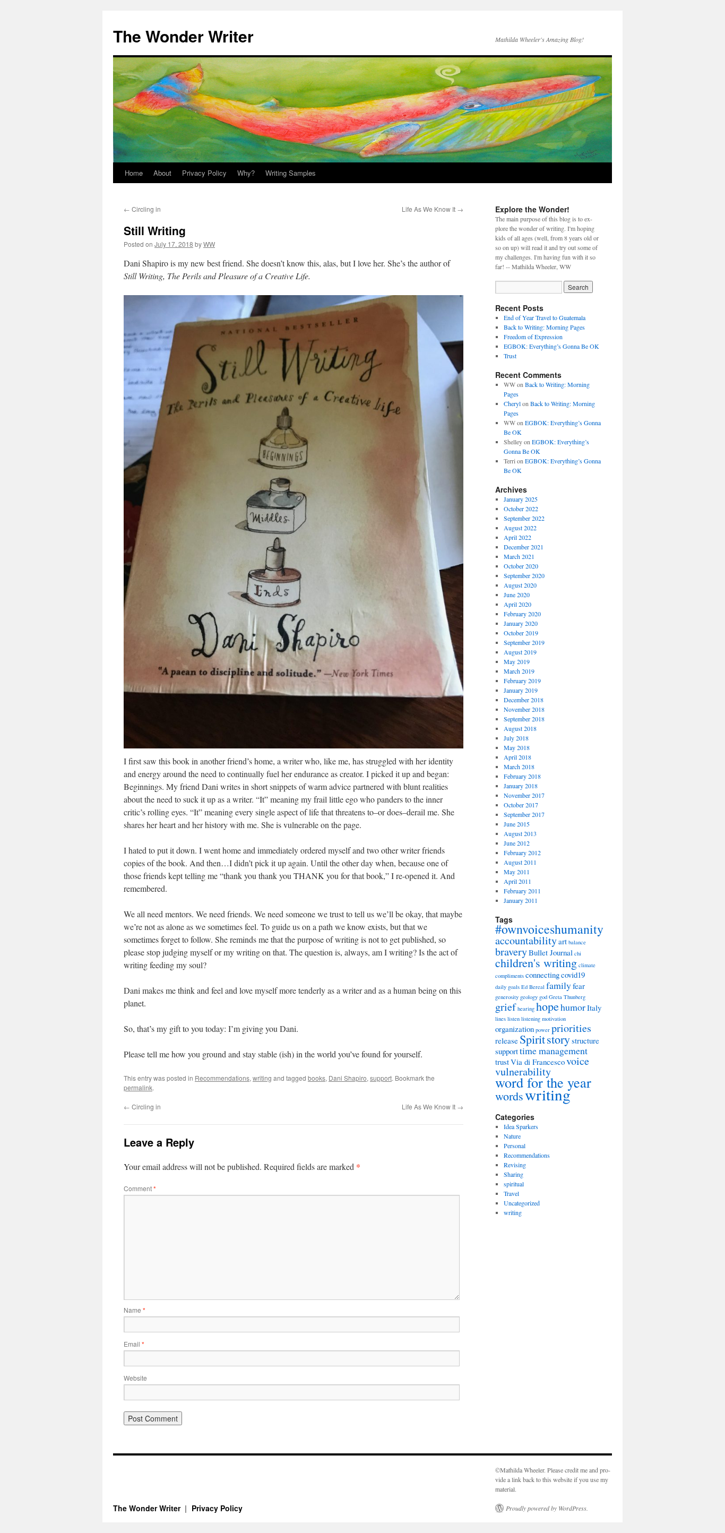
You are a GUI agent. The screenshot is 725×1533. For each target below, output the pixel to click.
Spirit (532, 1039)
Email (134, 1343)
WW (209, 243)
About (162, 173)
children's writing (536, 962)
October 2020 (521, 566)
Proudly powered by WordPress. (547, 1508)
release (506, 1040)
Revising (515, 1164)
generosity (507, 997)
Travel (511, 1193)
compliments (509, 975)
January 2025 (521, 499)
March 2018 (519, 766)
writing (262, 1077)
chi (577, 953)
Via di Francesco (538, 1061)
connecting (542, 974)
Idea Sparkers (521, 1126)
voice (577, 1061)
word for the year (543, 1082)
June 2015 (517, 824)
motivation (554, 1018)
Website (135, 1377)
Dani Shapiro (348, 1077)
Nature (512, 1136)
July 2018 (516, 738)
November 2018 (524, 709)
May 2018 (517, 747)
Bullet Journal (551, 952)
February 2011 (522, 890)
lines (500, 1018)
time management (554, 1050)
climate (587, 965)
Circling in (142, 208)
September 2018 (524, 718)
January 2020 (521, 623)
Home (134, 173)
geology (529, 997)
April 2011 (517, 881)
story (558, 1039)
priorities (571, 1028)
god (543, 997)
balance (577, 942)
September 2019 (524, 642)
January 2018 (521, 785)
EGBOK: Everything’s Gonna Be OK (551, 346)
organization (514, 1028)
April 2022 (517, 537)
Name (134, 1309)
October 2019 (521, 632)
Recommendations (222, 1077)
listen (513, 1018)
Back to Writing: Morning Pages (544, 327)
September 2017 (524, 814)
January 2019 (521, 690)
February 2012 (522, 852)
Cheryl (512, 403)
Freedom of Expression (533, 336)
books (316, 1077)
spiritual (514, 1183)
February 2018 (522, 776)
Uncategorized (522, 1203)
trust (502, 1061)
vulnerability (523, 1071)
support (381, 1077)
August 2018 (520, 728)
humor (572, 1007)
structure (585, 1040)
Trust (510, 355)
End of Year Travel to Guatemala (544, 317)
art (562, 941)
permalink (138, 1087)
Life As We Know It (432, 208)
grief (505, 1007)
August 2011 (520, 862)
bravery (511, 951)
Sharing (513, 1174)
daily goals (507, 987)
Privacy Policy (204, 173)
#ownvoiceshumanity (549, 928)
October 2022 (521, 508)
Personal (514, 1145)
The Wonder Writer (183, 35)
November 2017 (524, 795)
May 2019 (517, 661)
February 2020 (522, 613)
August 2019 (520, 652)
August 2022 (520, 527)
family (558, 985)
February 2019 (522, 680)
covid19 (573, 974)
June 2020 (517, 594)
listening (530, 1018)
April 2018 (517, 757)
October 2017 (521, 804)
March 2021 (519, 556)
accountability (526, 940)
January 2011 (521, 900)
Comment (140, 1188)
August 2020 (520, 585)
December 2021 (523, 546)
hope (547, 1006)
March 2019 (519, 671)
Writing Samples (290, 173)
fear (579, 985)
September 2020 (524, 575)
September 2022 (524, 518)
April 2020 (517, 604)
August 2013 (520, 833)
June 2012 (517, 843)
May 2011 (517, 871)
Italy (594, 1007)
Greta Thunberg (567, 997)
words (509, 1096)
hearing (525, 1008)
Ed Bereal (533, 987)
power (543, 1030)
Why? (246, 173)
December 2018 (523, 699)
